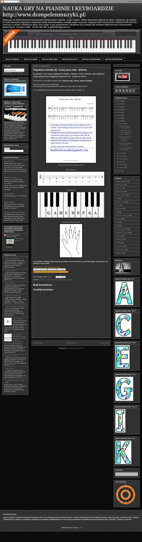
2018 (119, 115)
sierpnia (122, 164)
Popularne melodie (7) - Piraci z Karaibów (125, 138)
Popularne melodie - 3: (11, 177)
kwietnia (122, 159)
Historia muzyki (120, 202)
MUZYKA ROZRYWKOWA (113, 59)
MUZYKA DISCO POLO (70, 59)
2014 (119, 104)
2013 (119, 101)
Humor (117, 205)
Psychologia (119, 239)
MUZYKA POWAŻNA (12, 59)
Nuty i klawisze (10, 283)
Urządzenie (119, 253)
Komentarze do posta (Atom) (74, 348)
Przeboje (118, 236)
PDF (71, 279)
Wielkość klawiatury (11, 356)
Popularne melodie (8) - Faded (125, 144)
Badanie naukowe (121, 181)
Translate (20, 73)
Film (116, 198)
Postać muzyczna (121, 229)
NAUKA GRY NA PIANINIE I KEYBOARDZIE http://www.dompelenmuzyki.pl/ (58, 11)
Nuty (67, 279)
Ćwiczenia (118, 188)
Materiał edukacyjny (60, 279)
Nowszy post (38, 343)
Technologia (119, 246)
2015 (119, 107)
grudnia (122, 167)
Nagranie (118, 219)
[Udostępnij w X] (61, 277)
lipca (121, 162)
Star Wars (61, 269)
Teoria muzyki (119, 249)
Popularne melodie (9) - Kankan (125, 148)
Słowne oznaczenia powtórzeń (15, 306)
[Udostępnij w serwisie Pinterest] (65, 277)
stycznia (122, 123)
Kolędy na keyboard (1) (13, 295)
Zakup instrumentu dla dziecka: (14, 212)
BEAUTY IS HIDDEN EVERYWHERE (13, 236)
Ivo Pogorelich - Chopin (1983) (124, 127)
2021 (119, 171)
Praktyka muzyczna (121, 232)
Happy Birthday (40, 269)
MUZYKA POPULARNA (50, 59)
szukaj (7, 149)
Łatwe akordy (9, 368)
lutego (121, 153)
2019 (119, 118)
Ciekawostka (119, 185)
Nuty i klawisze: (9, 161)
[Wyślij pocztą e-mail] (57, 277)
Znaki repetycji (17, 318)
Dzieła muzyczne (44, 279)
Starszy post (104, 343)
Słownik (117, 243)
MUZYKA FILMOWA (30, 59)
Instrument (118, 208)
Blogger (79, 527)
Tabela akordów (10, 270)
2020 (119, 121)
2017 (119, 112)
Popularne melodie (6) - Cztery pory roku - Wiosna (125, 132)
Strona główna (71, 343)
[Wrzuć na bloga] (59, 277)
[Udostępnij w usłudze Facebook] (63, 277)
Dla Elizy (51, 269)
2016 (119, 110)
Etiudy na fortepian (11, 258)
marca (121, 156)
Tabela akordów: (9, 193)
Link (51, 279)
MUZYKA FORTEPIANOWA (91, 59)
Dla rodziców (119, 191)
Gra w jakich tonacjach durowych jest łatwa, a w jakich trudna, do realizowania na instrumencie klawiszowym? (15, 339)
